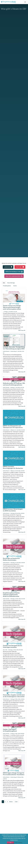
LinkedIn (7, 267)
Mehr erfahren (18, 842)
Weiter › (11, 801)
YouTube (19, 267)
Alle (4, 283)
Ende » (16, 801)
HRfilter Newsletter (12, 271)
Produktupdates (7, 285)
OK (10, 842)
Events (15, 285)
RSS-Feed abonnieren (13, 276)
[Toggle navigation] (25, 2)
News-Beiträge (11, 283)
